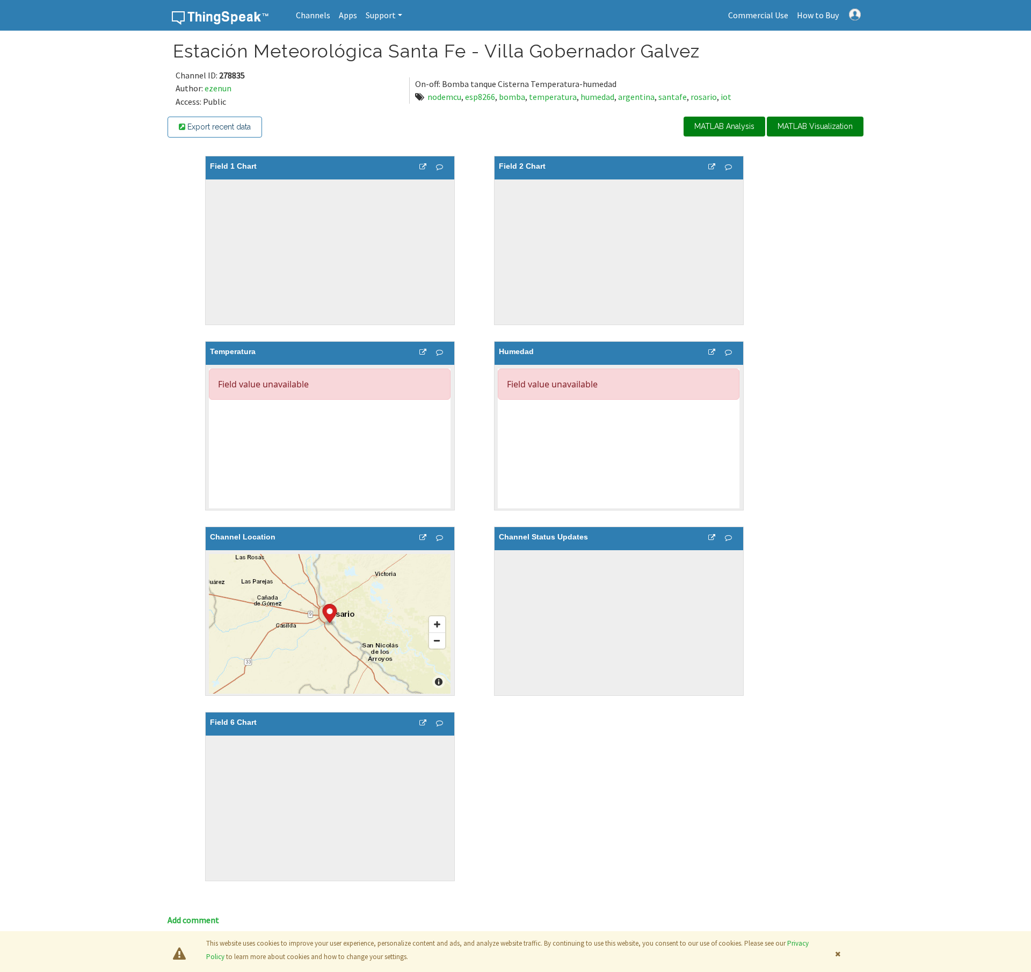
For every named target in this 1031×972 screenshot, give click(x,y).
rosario (704, 96)
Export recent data (218, 127)
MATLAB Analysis (724, 126)
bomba (512, 96)
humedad (597, 96)
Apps (348, 15)
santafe (672, 96)
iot (726, 96)
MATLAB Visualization (815, 126)
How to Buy (818, 15)
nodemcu (444, 96)
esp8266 (480, 96)
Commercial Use (758, 15)
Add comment (193, 920)
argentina (636, 96)
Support (381, 15)
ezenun (218, 88)
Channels (313, 15)
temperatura (553, 96)
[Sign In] (855, 13)
